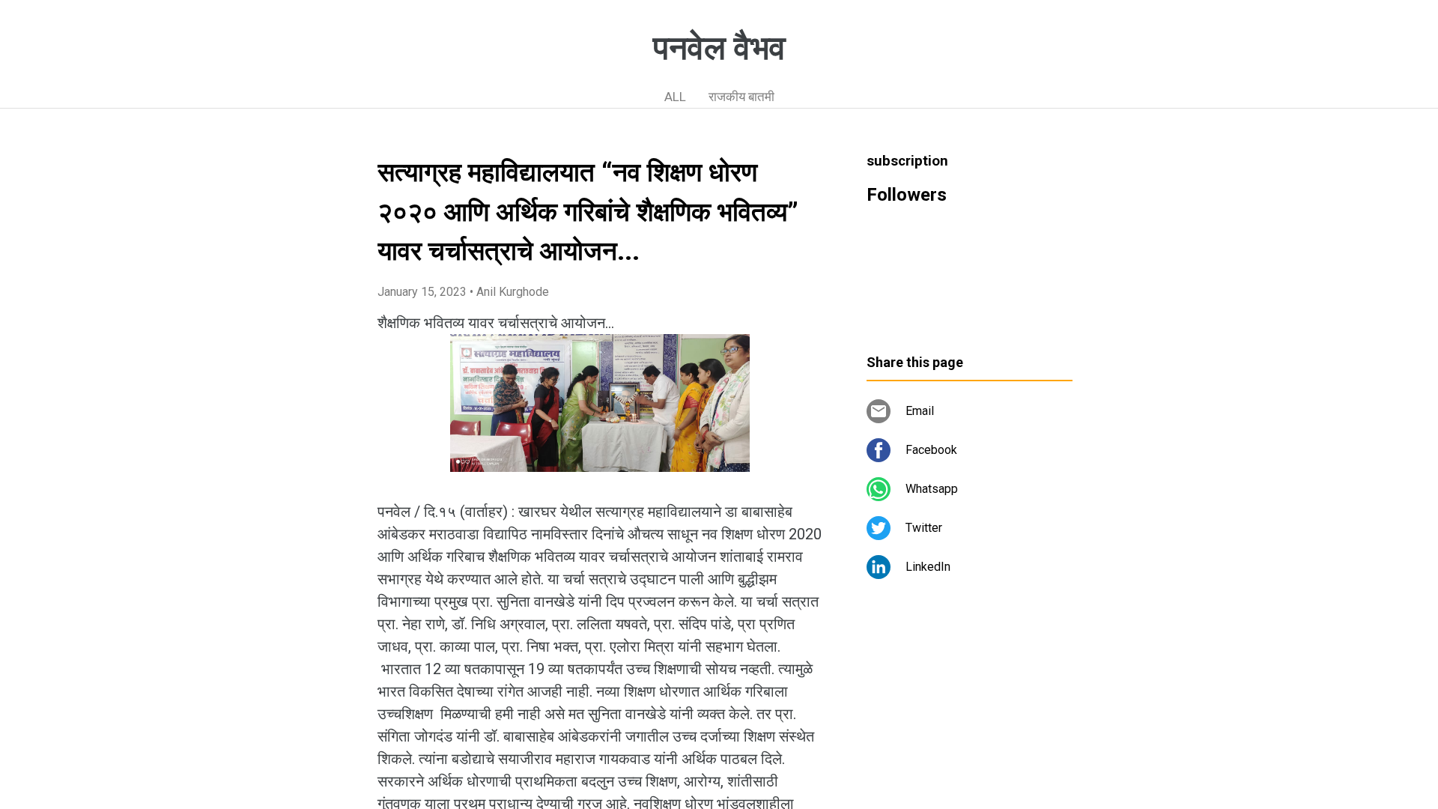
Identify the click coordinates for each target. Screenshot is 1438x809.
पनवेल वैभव (719, 47)
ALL (675, 96)
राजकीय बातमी (741, 96)
